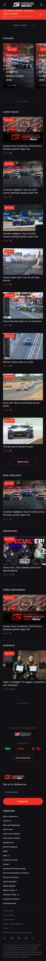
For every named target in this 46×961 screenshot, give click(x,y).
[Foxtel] (21, 748)
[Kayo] (7, 748)
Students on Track (10, 860)
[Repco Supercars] (23, 5)
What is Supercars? (10, 816)
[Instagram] (11, 938)
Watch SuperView (10, 882)
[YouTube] (26, 938)
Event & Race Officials (11, 838)
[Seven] (36, 748)
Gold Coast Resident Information (16, 873)
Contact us (7, 821)
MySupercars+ (8, 842)
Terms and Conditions (11, 834)
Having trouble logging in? (13, 924)
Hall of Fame (8, 829)
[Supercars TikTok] (33, 938)
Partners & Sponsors (11, 877)
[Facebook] (18, 938)
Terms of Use (8, 915)
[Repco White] (23, 734)
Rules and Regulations (11, 825)
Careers (6, 864)
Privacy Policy (8, 911)
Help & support (9, 920)
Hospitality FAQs (9, 903)
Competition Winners (11, 899)
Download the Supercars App (14, 869)
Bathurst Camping (10, 847)
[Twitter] (4, 938)
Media (5, 851)
